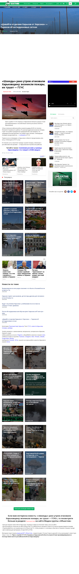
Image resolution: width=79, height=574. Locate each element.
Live (57, 3)
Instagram (28, 336)
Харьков (21, 326)
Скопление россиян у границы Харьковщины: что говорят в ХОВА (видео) (25, 149)
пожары (4, 328)
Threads (37, 336)
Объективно (27, 3)
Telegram (19, 335)
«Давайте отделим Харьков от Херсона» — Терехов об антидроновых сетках (24, 26)
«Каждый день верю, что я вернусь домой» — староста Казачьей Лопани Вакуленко (63, 133)
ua (61, 3)
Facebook (21, 336)
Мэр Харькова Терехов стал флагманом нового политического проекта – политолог (63, 166)
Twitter (71, 191)
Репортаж (35, 3)
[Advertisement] (39, 45)
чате (43, 335)
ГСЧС (29, 326)
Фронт (42, 3)
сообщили (22, 135)
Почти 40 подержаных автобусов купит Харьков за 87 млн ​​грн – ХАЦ (23, 312)
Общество (4, 31)
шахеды (9, 328)
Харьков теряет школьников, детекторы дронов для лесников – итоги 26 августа (23, 297)
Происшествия (7, 91)
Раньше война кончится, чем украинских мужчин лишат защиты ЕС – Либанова (63, 157)
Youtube (12, 340)
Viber (32, 336)
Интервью (53, 114)
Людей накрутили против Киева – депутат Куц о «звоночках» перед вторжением (63, 149)
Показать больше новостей (24, 508)
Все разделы (49, 3)
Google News (5, 338)
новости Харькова (37, 326)
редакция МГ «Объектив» (24, 533)
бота (8, 342)
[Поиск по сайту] (67, 3)
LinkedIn (42, 336)
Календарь (61, 114)
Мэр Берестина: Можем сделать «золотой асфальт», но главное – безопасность (63, 125)
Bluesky (12, 338)
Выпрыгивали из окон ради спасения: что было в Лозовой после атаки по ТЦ (23, 289)
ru (63, 3)
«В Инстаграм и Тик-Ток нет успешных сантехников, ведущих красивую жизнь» (63, 141)
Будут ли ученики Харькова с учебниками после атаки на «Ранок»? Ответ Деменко (21, 304)
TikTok (16, 340)
